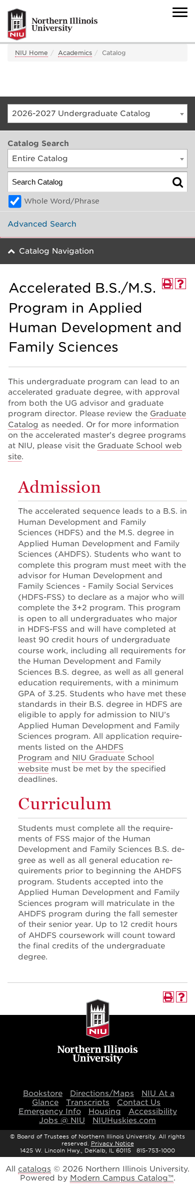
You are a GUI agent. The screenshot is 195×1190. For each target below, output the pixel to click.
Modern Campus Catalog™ (122, 1177)
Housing (104, 1111)
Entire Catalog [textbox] (40, 158)
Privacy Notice (112, 1143)
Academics (75, 53)
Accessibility (152, 1111)
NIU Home (31, 53)
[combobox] (98, 113)
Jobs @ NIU (62, 1120)
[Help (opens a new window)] (180, 283)
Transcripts (88, 1102)
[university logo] (97, 1032)
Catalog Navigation (56, 251)
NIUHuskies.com (124, 1120)
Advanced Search (42, 224)
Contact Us (138, 1102)
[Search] (178, 182)
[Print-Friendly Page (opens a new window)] (167, 283)
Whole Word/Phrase (62, 201)
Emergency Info (49, 1111)
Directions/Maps (102, 1093)
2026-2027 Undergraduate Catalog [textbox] (81, 113)
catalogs (34, 1168)
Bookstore (42, 1093)
